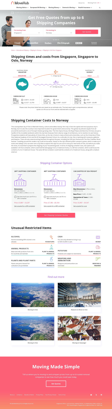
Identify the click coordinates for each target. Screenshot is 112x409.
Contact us (19, 395)
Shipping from (22, 71)
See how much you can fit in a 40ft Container (55, 197)
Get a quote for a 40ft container (54, 206)
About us (12, 395)
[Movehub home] (20, 2)
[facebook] (91, 395)
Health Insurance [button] (84, 7)
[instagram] (101, 395)
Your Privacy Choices (50, 395)
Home (13, 50)
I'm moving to (51, 30)
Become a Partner (29, 395)
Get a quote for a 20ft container (24, 206)
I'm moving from (20, 30)
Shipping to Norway (35, 50)
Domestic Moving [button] (68, 7)
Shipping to (89, 71)
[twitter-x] (96, 395)
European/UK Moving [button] (37, 7)
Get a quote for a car (80, 206)
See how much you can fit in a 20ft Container (25, 197)
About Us (81, 3)
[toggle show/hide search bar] (98, 7)
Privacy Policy (39, 395)
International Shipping (22, 50)
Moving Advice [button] (21, 7)
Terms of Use (62, 395)
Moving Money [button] (54, 7)
